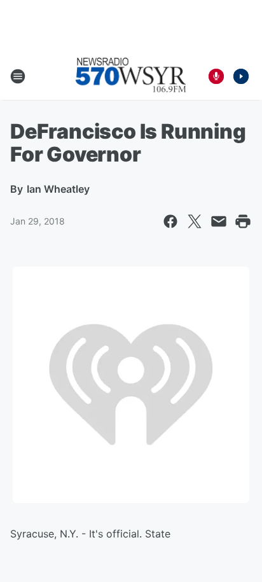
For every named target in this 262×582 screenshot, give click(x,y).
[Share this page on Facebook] (170, 221)
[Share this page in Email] (219, 221)
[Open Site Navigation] (17, 76)
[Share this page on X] (194, 221)
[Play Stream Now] (241, 76)
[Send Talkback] (216, 76)
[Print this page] (243, 221)
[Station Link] (131, 76)
